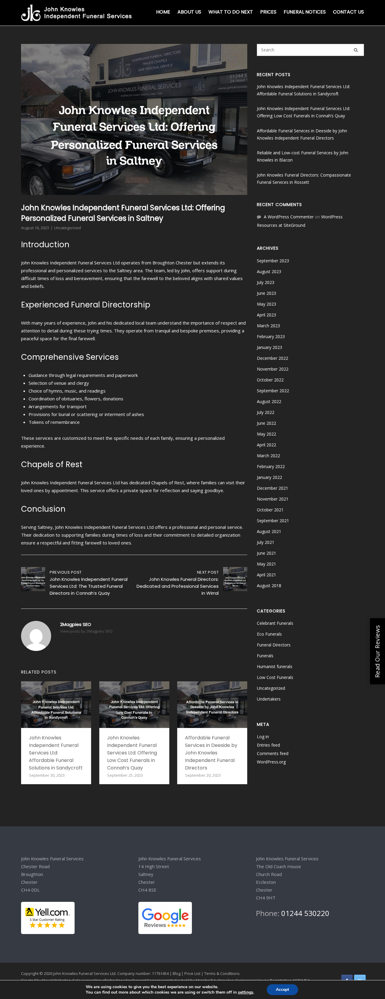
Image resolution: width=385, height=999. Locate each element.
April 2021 (266, 575)
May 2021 (266, 564)
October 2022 (270, 380)
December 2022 (272, 358)
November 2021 (272, 499)
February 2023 (271, 336)
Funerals (265, 655)
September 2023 (273, 261)
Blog (176, 973)
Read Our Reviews (377, 651)
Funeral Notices (305, 11)
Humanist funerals (274, 666)
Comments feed (272, 753)
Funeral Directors (274, 645)
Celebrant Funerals (275, 623)
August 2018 (269, 585)
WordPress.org (271, 762)
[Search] (356, 50)
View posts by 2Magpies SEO (86, 631)
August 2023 (269, 271)
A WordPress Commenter (289, 217)
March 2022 (268, 455)
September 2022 (273, 390)
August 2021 (269, 531)
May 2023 (266, 304)
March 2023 (268, 325)
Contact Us (348, 11)
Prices (268, 11)
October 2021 (270, 510)
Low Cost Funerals (275, 677)
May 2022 (266, 434)
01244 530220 (304, 913)
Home (163, 11)
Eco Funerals (269, 634)
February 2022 (271, 466)
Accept (282, 989)
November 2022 (272, 369)
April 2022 (266, 445)
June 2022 (266, 423)
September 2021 (273, 520)
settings (245, 992)
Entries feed (268, 745)
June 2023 (266, 293)
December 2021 (272, 488)
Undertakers (269, 699)
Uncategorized (67, 227)
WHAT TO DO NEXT (230, 11)
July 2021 (265, 542)
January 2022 (269, 477)
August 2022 (269, 401)
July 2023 (265, 282)
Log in (263, 736)
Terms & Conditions (222, 973)
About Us (189, 11)
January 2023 (269, 347)
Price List (192, 973)
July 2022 (265, 412)
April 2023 (266, 315)
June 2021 (266, 553)
